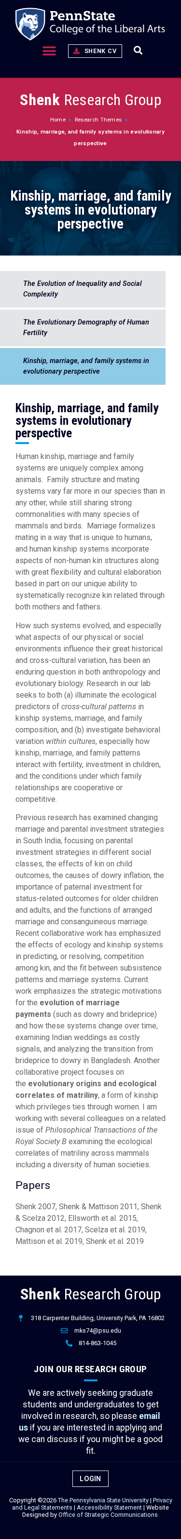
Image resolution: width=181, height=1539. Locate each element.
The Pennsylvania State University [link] (103, 1500)
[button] (49, 51)
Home (58, 120)
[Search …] (138, 51)
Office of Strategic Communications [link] (108, 1514)
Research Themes (98, 120)
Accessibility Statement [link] (109, 1507)
